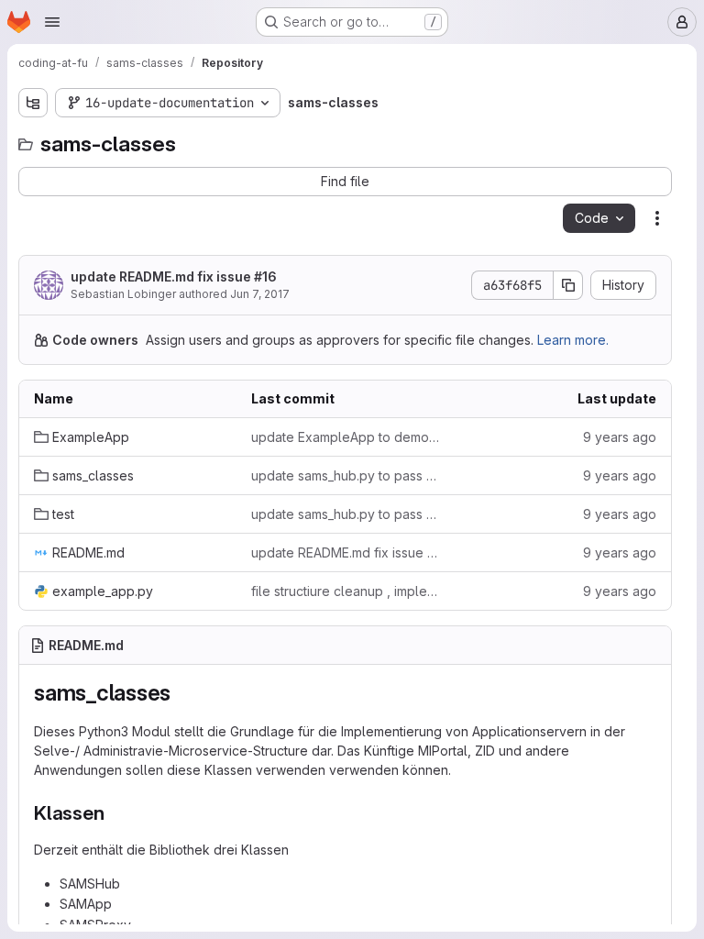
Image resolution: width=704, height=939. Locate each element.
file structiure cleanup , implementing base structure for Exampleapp (345, 591)
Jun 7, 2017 (260, 294)
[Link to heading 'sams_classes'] (182, 692)
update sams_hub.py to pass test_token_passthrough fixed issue (345, 475)
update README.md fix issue (174, 276)
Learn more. (573, 340)
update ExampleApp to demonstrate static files (345, 437)
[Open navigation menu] (52, 22)
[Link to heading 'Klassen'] (115, 812)
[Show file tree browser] (33, 102)
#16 (265, 276)
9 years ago (619, 437)
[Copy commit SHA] (568, 285)
